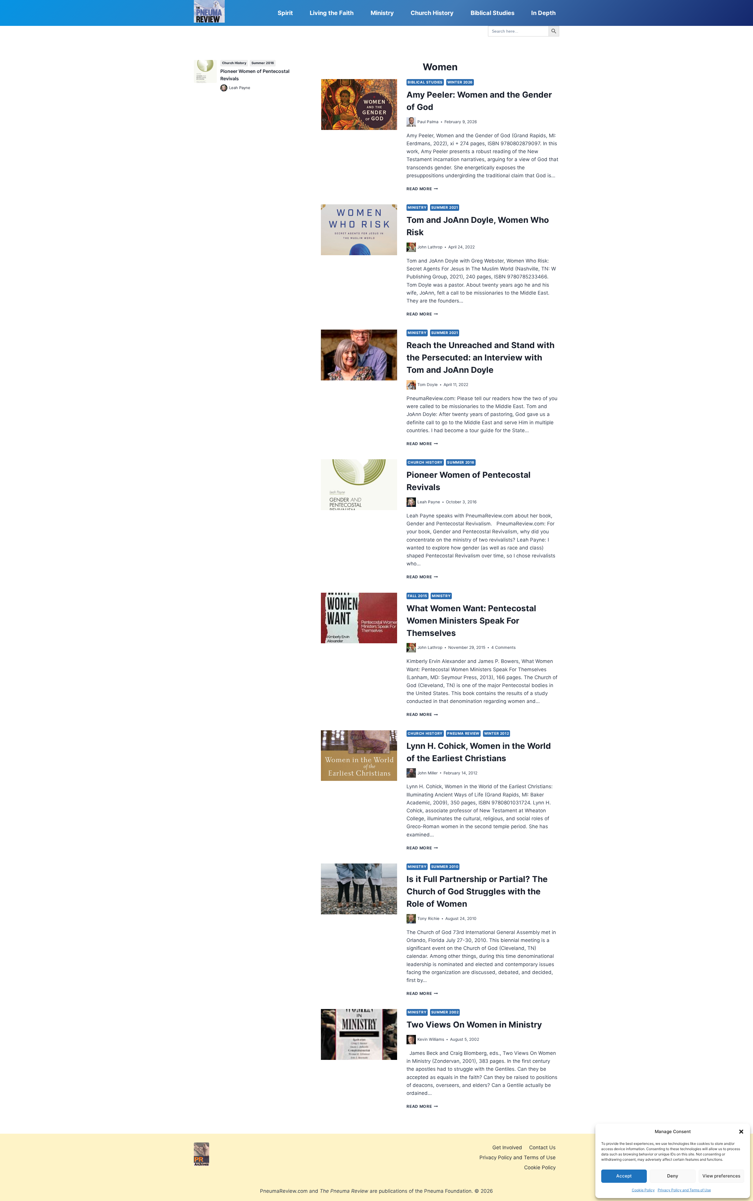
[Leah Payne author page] (411, 502)
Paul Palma (428, 121)
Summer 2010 (445, 866)
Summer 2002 (445, 1012)
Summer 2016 (460, 462)
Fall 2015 (417, 596)
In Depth (543, 12)
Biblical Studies (492, 12)
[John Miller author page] (411, 773)
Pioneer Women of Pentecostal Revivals (254, 75)
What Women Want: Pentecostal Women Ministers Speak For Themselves (471, 620)
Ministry (382, 12)
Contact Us (542, 1147)
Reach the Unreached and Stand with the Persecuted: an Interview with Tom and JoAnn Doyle (480, 357)
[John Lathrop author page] (411, 247)
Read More (422, 188)
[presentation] (359, 104)
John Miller (427, 773)
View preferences (721, 1176)
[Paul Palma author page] (411, 122)
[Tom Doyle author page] (411, 385)
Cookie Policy (643, 1190)
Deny (672, 1176)
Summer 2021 (444, 207)
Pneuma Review (463, 733)
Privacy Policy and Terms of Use (684, 1190)
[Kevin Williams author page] (411, 1039)
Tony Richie (428, 918)
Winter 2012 (496, 733)
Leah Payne (428, 502)
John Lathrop (429, 247)
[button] (741, 1132)
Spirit (285, 12)
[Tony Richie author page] (411, 918)
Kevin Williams (430, 1039)
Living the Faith (332, 12)
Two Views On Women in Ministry (474, 1025)
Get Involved (507, 1147)
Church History (432, 12)
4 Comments (503, 647)
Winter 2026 (460, 82)
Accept (624, 1176)
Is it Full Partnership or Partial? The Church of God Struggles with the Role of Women (477, 891)
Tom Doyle (427, 384)
